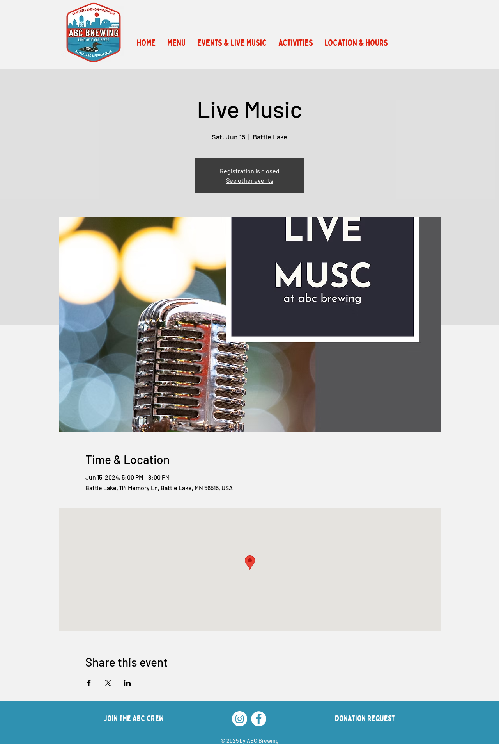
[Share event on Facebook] (89, 683)
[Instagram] (239, 718)
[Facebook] (258, 718)
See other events (249, 180)
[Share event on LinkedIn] (127, 683)
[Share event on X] (108, 683)
